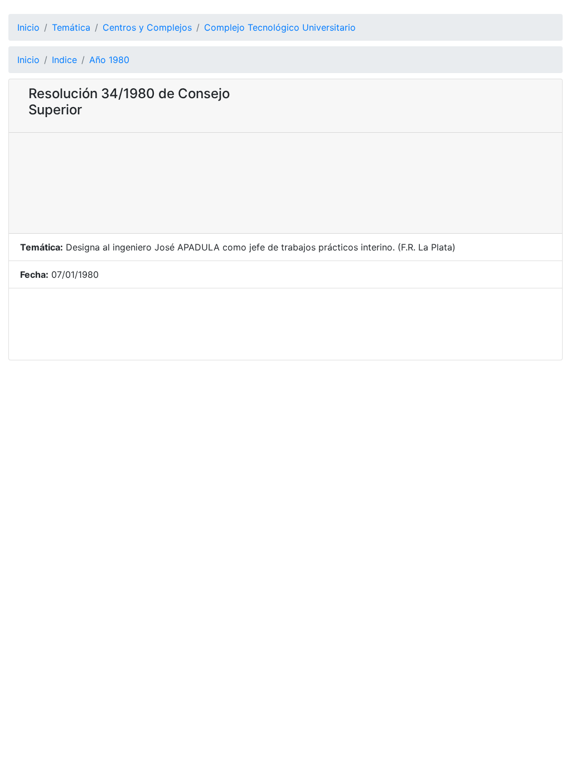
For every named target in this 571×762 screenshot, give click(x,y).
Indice (64, 59)
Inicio (28, 27)
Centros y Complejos (147, 27)
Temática (71, 27)
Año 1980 (109, 59)
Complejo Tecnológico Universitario (280, 27)
